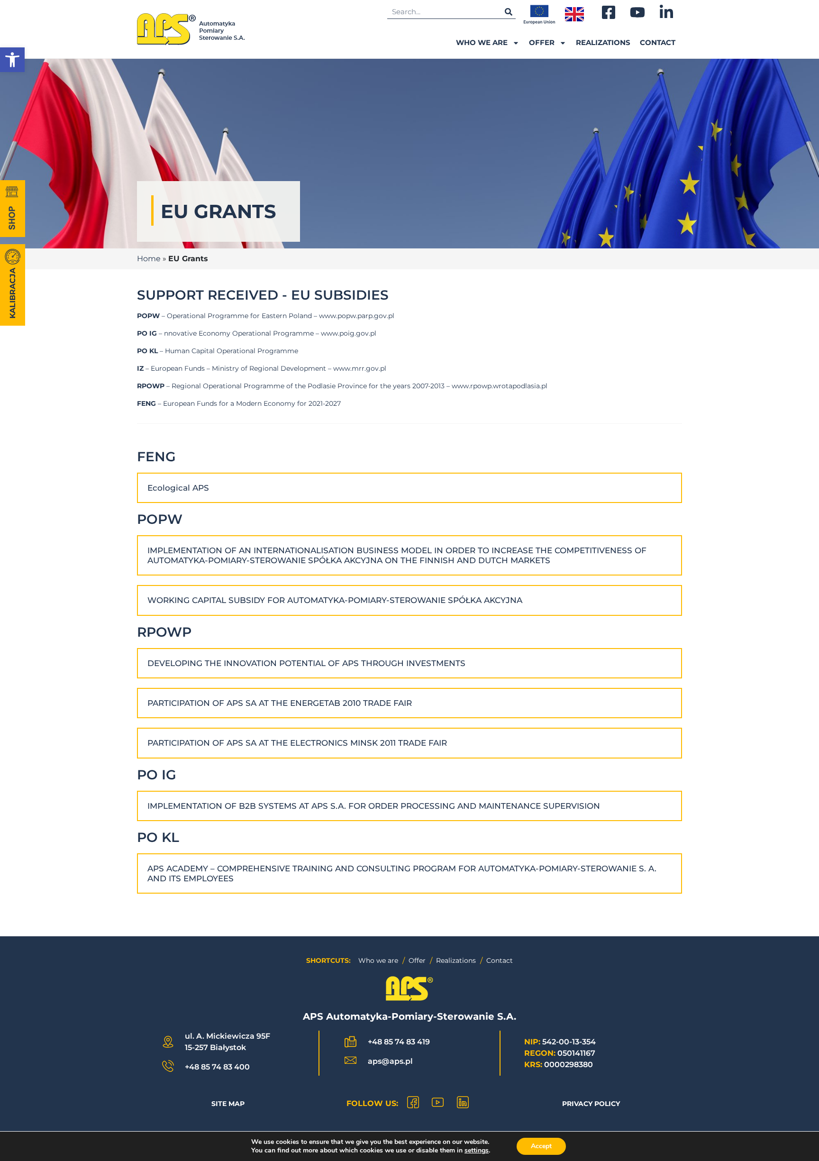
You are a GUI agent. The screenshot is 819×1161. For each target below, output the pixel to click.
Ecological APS (178, 488)
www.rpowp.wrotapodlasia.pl (499, 386)
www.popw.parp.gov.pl (356, 315)
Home (149, 258)
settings (476, 1150)
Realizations (603, 42)
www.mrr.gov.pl (359, 368)
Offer (542, 42)
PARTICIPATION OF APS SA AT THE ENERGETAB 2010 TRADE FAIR (279, 703)
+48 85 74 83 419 (399, 1041)
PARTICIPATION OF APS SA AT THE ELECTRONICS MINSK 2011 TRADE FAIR (297, 743)
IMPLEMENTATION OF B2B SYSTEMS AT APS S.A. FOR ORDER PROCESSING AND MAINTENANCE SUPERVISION (373, 806)
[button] (12, 59)
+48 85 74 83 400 (217, 1066)
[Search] (508, 11)
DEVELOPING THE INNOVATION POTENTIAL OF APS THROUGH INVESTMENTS (306, 663)
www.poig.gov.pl (348, 333)
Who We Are (482, 42)
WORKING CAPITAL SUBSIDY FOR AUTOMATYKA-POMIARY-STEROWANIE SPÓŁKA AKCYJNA (334, 600)
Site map (228, 1103)
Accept (541, 1146)
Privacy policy (591, 1103)
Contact (657, 42)
